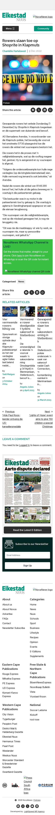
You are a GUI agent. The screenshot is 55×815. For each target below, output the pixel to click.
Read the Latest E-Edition (27, 530)
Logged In (24, 445)
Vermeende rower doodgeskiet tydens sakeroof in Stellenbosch (27, 329)
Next (47, 411)
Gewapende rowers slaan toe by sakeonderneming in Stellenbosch (45, 330)
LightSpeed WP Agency (34, 811)
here (19, 255)
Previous (10, 411)
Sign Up (27, 565)
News (21, 281)
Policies (37, 800)
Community (43, 28)
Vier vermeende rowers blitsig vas (9, 324)
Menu (7, 28)
